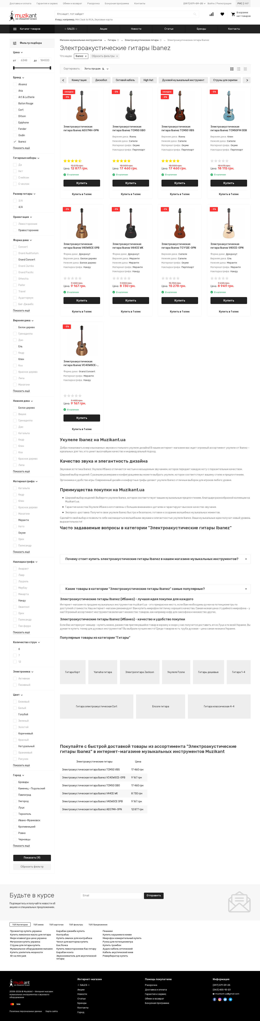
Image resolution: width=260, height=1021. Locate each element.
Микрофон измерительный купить (122, 938)
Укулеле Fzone (176, 672)
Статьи (168, 28)
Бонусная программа (117, 3)
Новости (136, 28)
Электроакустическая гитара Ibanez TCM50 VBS (91, 769)
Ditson (22, 116)
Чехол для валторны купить (72, 941)
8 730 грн (136, 793)
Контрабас (62, 934)
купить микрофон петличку (154, 608)
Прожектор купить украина (26, 931)
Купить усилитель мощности (26, 952)
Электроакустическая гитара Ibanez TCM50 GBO (91, 785)
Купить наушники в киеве (117, 934)
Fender (22, 128)
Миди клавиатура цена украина (28, 938)
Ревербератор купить (115, 956)
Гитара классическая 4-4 (219, 706)
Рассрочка (93, 3)
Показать (30, 857)
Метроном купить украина (25, 941)
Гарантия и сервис (47, 3)
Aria (20, 90)
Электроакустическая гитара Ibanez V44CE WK (90, 793)
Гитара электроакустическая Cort (96, 706)
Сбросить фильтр (32, 866)
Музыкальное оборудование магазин (31, 948)
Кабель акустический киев (118, 952)
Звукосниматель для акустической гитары (76, 957)
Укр (246, 3)
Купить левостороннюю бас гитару (76, 948)
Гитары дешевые (208, 672)
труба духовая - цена (194, 628)
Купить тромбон (112, 945)
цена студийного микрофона (229, 608)
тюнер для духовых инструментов (100, 628)
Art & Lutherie (26, 97)
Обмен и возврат (72, 3)
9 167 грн (136, 777)
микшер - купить (96, 624)
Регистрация (224, 3)
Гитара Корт (72, 672)
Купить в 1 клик (82, 194)
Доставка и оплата (20, 3)
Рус (240, 3)
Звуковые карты (103, 19)
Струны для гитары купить (25, 945)
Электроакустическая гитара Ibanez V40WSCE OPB (92, 801)
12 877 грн (137, 809)
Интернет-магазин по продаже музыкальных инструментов (96, 604)
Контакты (139, 3)
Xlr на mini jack (18, 956)
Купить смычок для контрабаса (74, 938)
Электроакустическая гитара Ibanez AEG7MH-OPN (92, 809)
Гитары (112, 40)
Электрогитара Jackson (139, 672)
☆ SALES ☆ (70, 28)
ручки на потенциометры (219, 604)
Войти (211, 3)
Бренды (201, 28)
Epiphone (23, 122)
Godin (21, 135)
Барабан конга (64, 952)
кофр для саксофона (178, 612)
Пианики (108, 931)
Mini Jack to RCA (84, 19)
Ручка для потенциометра (118, 941)
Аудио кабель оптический (118, 948)
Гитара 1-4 (238, 672)
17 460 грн (137, 769)
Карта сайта (52, 1011)
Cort (21, 109)
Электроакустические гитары (142, 40)
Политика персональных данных (26, 1011)
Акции (103, 28)
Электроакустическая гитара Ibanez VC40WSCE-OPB (93, 777)
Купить (81, 183)
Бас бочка (62, 945)
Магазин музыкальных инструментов (81, 40)
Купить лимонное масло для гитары (30, 934)
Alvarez (22, 84)
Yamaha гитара (103, 672)
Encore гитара (160, 706)
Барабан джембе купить (70, 931)
